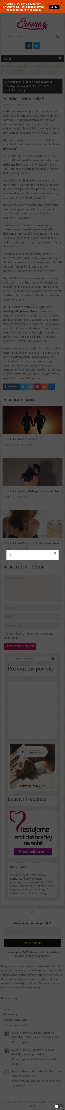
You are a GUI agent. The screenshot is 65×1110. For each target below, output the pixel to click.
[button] (59, 1106)
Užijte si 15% (13, 4)
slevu (24, 4)
